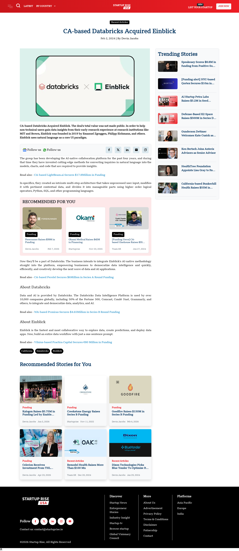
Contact (148, 536)
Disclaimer (150, 525)
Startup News (118, 503)
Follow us (34, 149)
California (26, 351)
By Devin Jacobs (127, 38)
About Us (149, 503)
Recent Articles (119, 22)
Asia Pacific (184, 503)
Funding (31, 234)
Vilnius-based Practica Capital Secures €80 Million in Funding (72, 342)
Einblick (57, 351)
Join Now (223, 6)
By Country (44, 6)
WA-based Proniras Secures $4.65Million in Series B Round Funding (77, 312)
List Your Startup (200, 6)
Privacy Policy (152, 514)
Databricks (43, 351)
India (180, 514)
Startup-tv (116, 523)
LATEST (28, 6)
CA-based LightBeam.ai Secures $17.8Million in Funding (69, 175)
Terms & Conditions (155, 519)
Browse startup (119, 529)
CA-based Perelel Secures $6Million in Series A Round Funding (74, 277)
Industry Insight (120, 518)
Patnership (150, 530)
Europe (181, 508)
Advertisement (152, 508)
